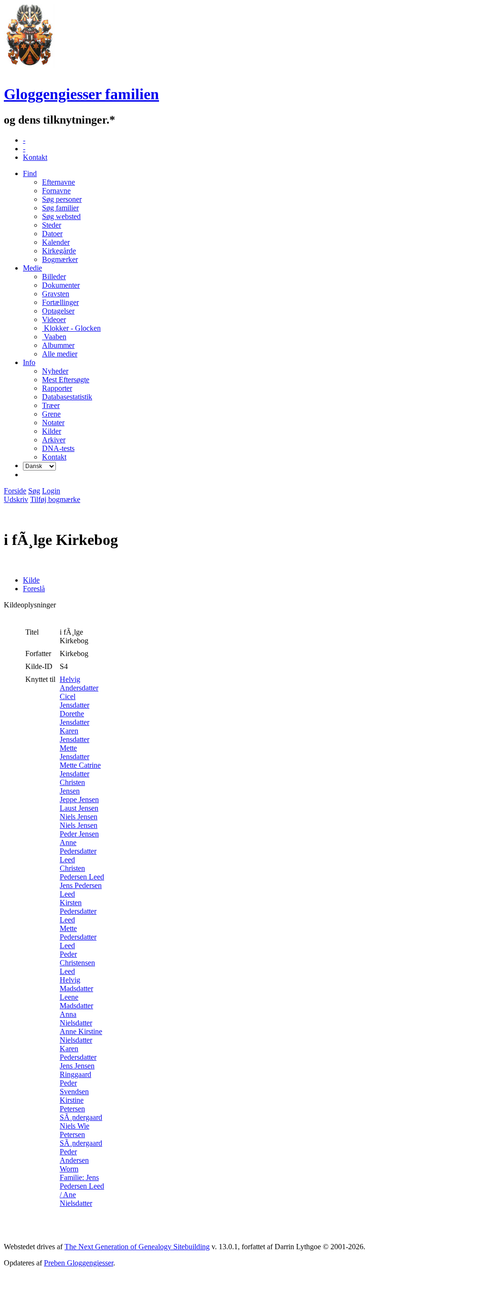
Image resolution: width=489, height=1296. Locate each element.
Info (29, 362)
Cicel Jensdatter (74, 700)
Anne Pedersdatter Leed (78, 851)
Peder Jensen (79, 834)
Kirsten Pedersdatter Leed (78, 911)
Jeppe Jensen (79, 799)
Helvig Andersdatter (79, 683)
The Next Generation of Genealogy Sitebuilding (137, 1247)
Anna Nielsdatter (76, 1018)
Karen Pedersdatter (78, 1053)
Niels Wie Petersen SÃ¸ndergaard (81, 1134)
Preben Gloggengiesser (78, 1263)
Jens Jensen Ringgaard (77, 1070)
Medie (32, 268)
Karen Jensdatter (74, 735)
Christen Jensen (72, 786)
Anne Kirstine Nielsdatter (81, 1035)
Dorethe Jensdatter (74, 718)
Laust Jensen (79, 808)
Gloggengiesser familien (81, 94)
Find (30, 173)
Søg (34, 491)
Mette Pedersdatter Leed (78, 937)
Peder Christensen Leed (77, 962)
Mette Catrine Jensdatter (80, 769)
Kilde (31, 580)
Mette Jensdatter (74, 752)
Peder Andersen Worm (74, 1160)
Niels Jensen (78, 817)
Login (51, 491)
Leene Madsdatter (76, 1001)
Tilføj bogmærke (55, 499)
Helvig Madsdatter (76, 984)
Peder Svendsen (74, 1087)
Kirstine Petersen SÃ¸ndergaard (81, 1108)
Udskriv (16, 499)
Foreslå (34, 589)
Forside (15, 491)
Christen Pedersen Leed (82, 872)
